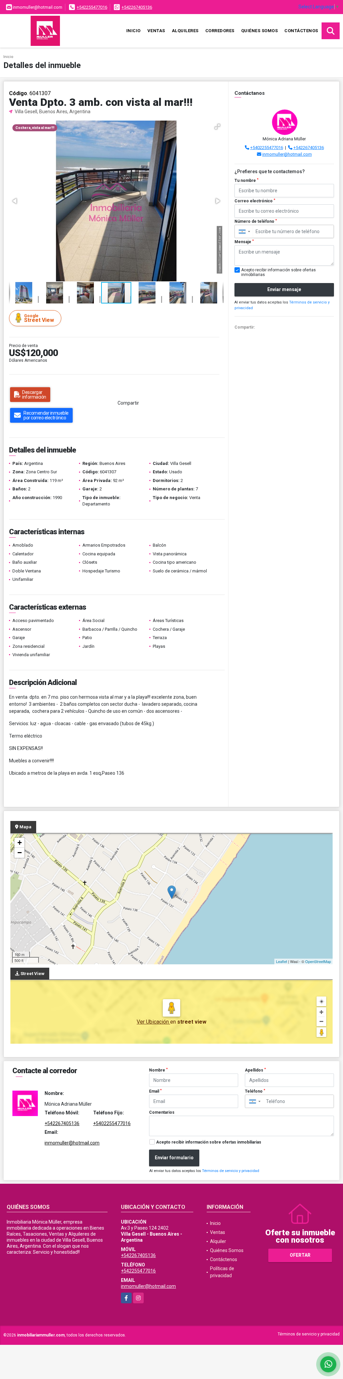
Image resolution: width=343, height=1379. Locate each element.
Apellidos (255, 1070)
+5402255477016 (266, 147)
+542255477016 (92, 7)
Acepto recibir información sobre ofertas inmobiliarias (208, 1142)
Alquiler (218, 1241)
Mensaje (244, 242)
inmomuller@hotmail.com (287, 154)
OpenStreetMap (318, 961)
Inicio (133, 30)
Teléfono (255, 1091)
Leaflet (281, 961)
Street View (39, 318)
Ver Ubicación (153, 1022)
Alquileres (185, 30)
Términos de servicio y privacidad (230, 1171)
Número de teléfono (255, 221)
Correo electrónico (254, 201)
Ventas (156, 30)
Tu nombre (246, 180)
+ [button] (19, 842)
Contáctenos (301, 30)
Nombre (158, 1070)
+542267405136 (137, 7)
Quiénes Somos (259, 30)
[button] (217, 126)
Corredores (219, 30)
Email (155, 1091)
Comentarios (162, 1112)
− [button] (19, 852)
